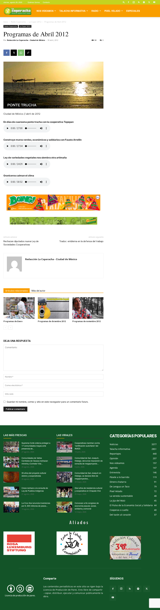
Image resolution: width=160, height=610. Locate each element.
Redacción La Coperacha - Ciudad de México (26, 40)
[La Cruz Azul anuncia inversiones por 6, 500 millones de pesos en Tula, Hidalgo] (11, 507)
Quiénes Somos (34, 2)
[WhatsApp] (21, 53)
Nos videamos (45, 10)
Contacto (46, 2)
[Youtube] (154, 2)
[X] (149, 2)
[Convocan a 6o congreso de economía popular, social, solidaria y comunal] (64, 507)
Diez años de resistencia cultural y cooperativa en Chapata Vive (88, 489)
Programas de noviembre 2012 (86, 321)
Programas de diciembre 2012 (52, 321)
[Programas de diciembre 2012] (53, 308)
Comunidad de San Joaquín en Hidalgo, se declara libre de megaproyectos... (88, 476)
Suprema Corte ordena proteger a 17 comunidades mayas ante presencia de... (36, 446)
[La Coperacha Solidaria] (53, 221)
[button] (123, 2)
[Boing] (53, 203)
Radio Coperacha (18, 21)
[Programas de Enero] (19, 308)
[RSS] (138, 2)
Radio (94, 10)
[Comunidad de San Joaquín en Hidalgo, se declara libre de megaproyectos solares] (64, 477)
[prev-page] (5, 328)
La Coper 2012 (35, 21)
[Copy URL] (28, 53)
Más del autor (38, 291)
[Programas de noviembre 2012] (87, 308)
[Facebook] (128, 2)
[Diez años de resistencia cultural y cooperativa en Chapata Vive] (64, 492)
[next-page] (10, 328)
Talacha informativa (72, 10)
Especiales (133, 10)
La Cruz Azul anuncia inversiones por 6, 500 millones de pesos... (36, 504)
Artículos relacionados (16, 291)
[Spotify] (144, 2)
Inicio (5, 21)
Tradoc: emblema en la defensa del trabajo (81, 241)
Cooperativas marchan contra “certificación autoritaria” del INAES (87, 446)
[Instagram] (133, 2)
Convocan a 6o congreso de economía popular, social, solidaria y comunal (87, 506)
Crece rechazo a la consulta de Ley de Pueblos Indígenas (35, 489)
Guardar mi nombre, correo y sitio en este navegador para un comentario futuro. (47, 401)
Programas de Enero (12, 321)
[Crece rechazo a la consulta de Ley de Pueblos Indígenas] (11, 492)
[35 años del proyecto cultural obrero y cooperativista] (11, 477)
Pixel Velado (112, 10)
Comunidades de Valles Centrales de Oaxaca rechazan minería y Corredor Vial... (35, 461)
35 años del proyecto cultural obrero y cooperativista (34, 474)
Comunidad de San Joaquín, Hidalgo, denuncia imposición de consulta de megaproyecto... (89, 461)
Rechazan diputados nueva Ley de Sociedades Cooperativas (21, 243)
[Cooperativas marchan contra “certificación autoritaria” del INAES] (64, 447)
